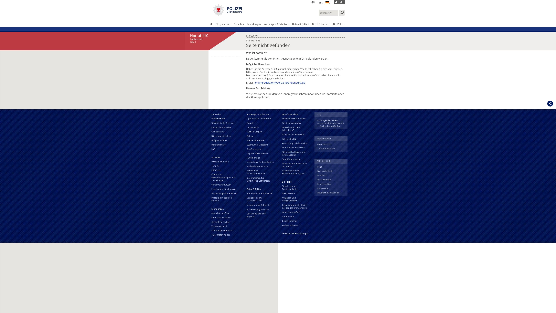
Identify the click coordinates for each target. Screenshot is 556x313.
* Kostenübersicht (326, 148)
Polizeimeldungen (220, 161)
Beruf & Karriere (321, 24)
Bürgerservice (223, 24)
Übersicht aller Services (222, 123)
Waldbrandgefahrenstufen (224, 193)
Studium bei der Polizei (293, 147)
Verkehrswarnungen (221, 184)
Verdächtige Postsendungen (260, 162)
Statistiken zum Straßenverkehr (254, 199)
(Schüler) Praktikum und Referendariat (293, 153)
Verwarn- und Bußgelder (259, 205)
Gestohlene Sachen (220, 222)
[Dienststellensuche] (313, 2)
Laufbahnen (288, 216)
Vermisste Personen (221, 217)
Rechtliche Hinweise (221, 127)
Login (320, 166)
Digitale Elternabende (257, 153)
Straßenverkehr (254, 149)
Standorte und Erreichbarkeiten (290, 187)
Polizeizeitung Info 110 (258, 209)
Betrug (250, 136)
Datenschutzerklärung (328, 192)
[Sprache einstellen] (327, 2)
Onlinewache (217, 131)
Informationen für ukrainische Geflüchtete (258, 179)
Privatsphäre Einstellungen (295, 233)
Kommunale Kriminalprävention (256, 172)
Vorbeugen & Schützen (276, 24)
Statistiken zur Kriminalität (260, 193)
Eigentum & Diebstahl (257, 144)
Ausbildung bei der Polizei (295, 143)
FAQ (213, 149)
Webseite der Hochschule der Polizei (294, 165)
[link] (227, 15)
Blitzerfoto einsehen (221, 136)
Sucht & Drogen (254, 131)
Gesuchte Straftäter (220, 213)
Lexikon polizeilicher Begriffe (256, 215)
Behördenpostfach (291, 212)
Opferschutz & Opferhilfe (259, 118)
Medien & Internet (256, 140)
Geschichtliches (289, 221)
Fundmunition (253, 157)
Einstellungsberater (291, 123)
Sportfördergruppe (291, 159)
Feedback (322, 175)
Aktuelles (239, 24)
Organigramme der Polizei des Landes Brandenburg (295, 206)
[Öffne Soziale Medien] (550, 104)
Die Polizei (338, 24)
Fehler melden (324, 184)
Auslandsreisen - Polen (258, 166)
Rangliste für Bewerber (293, 134)
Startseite (252, 35)
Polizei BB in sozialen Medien (221, 199)
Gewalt (250, 123)
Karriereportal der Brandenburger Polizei (293, 172)
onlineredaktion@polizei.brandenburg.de (280, 82)
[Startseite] (211, 24)
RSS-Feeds (216, 170)
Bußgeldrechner (219, 140)
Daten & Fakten (300, 24)
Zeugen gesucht (219, 226)
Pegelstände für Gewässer (224, 189)
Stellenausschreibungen (294, 118)
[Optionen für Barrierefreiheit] (320, 2)
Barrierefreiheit (324, 171)
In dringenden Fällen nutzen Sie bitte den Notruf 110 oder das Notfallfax (330, 123)
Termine (215, 165)
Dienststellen (288, 193)
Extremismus (253, 127)
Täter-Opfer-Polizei (220, 234)
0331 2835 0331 (324, 144)
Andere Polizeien (290, 225)
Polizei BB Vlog (289, 139)
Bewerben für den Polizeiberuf (291, 129)
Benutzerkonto (218, 144)
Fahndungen (254, 24)
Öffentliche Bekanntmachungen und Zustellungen (223, 177)
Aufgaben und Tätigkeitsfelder (289, 199)
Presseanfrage (324, 179)
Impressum (322, 188)
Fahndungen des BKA (221, 230)
